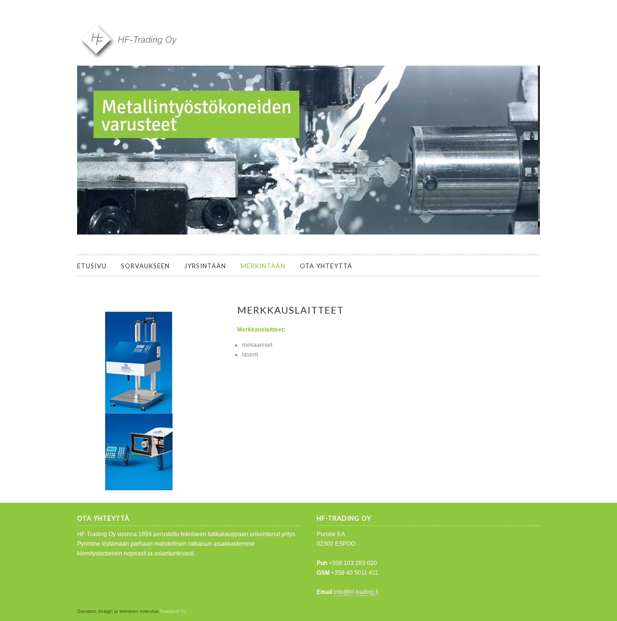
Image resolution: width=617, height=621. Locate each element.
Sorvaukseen (145, 266)
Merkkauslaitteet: (261, 329)
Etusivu (92, 266)
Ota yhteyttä (326, 266)
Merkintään (263, 266)
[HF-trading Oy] (149, 56)
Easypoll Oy (173, 611)
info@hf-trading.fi (356, 592)
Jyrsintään (205, 266)
